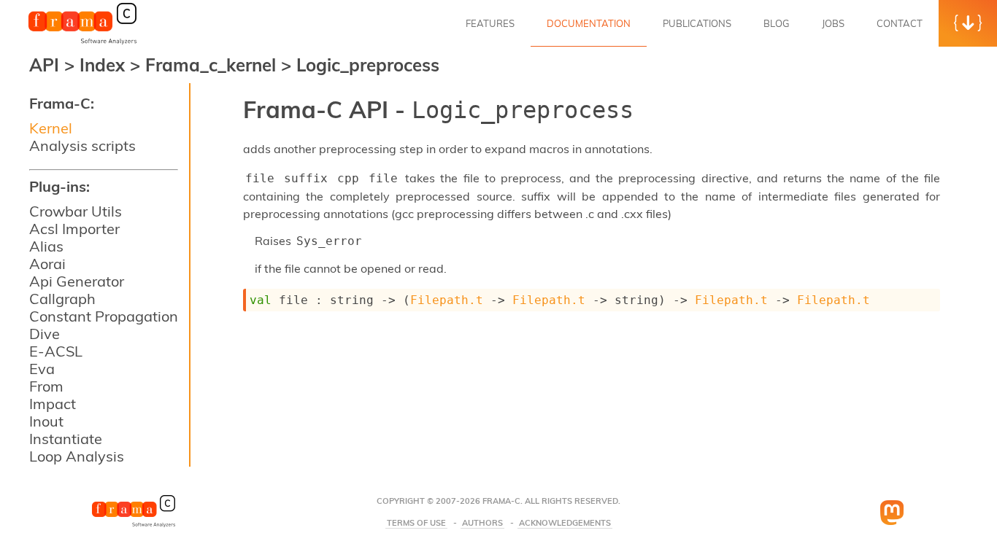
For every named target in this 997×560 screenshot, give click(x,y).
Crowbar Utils (75, 211)
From (46, 386)
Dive (44, 333)
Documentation (589, 23)
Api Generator (76, 281)
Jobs (833, 23)
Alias (46, 246)
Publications (697, 23)
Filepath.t (446, 300)
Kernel (50, 128)
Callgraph (62, 298)
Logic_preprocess (367, 65)
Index (105, 65)
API (44, 65)
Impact (52, 403)
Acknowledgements (565, 523)
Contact (900, 23)
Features (490, 23)
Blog (776, 23)
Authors (482, 523)
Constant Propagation (103, 316)
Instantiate (65, 438)
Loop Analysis (76, 456)
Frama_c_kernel (213, 65)
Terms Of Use (416, 523)
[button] (968, 23)
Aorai (47, 263)
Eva (42, 368)
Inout (46, 421)
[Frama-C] (82, 43)
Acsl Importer (74, 228)
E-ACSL (55, 351)
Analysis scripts (82, 145)
